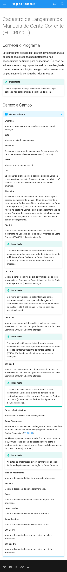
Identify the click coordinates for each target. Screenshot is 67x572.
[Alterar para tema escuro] (54, 4)
